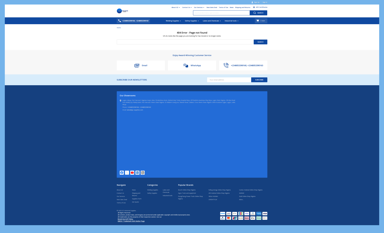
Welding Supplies (172, 21)
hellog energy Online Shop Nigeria (220, 190)
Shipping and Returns (242, 7)
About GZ (175, 7)
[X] (127, 173)
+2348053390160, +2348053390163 (139, 107)
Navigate (121, 185)
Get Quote (135, 202)
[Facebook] (122, 173)
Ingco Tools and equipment (187, 193)
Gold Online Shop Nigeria (247, 196)
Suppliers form (136, 199)
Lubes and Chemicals (211, 21)
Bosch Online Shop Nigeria (186, 190)
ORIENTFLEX (213, 199)
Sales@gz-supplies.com (135, 110)
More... (241, 199)
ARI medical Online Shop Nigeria (219, 193)
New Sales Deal (212, 7)
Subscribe (259, 80)
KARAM (241, 193)
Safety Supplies (191, 21)
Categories (152, 185)
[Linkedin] (137, 173)
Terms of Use (223, 7)
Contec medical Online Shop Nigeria (250, 190)
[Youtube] (132, 173)
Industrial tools (231, 21)
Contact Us (186, 7)
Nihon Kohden (213, 196)
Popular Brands (185, 185)
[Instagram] (143, 173)
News (232, 7)
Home (119, 28)
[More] (179, 7)
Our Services (198, 7)
